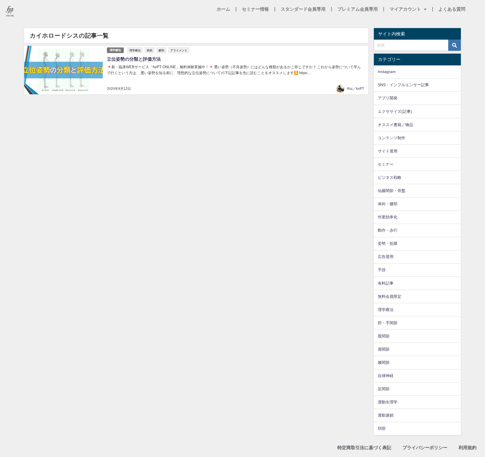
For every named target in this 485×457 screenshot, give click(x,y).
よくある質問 (451, 9)
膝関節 (384, 362)
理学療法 (115, 50)
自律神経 (386, 376)
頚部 (382, 428)
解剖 (161, 50)
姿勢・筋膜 (387, 243)
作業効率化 (387, 217)
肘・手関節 (387, 323)
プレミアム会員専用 (357, 9)
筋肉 (149, 50)
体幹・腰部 (387, 204)
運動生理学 (387, 402)
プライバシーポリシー (424, 447)
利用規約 (468, 447)
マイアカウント (405, 9)
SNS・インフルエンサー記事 (403, 85)
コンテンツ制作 (391, 138)
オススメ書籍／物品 (395, 125)
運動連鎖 (386, 415)
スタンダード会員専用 (303, 9)
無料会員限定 (389, 296)
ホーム (223, 9)
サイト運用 (387, 151)
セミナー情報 (255, 9)
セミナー (386, 164)
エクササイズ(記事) (395, 111)
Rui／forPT (355, 88)
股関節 (384, 336)
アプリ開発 (387, 98)
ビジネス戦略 (389, 177)
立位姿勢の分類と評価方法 (134, 59)
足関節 (384, 389)
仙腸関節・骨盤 (391, 191)
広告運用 (386, 257)
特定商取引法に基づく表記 (364, 447)
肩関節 (384, 349)
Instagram (387, 72)
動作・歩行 (387, 230)
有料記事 (386, 283)
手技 (382, 270)
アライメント (178, 50)
